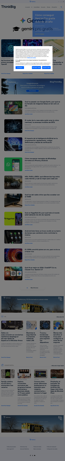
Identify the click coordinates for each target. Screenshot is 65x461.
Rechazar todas (36, 67)
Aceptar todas (46, 67)
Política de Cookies (31, 57)
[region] (33, 58)
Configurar (19, 67)
